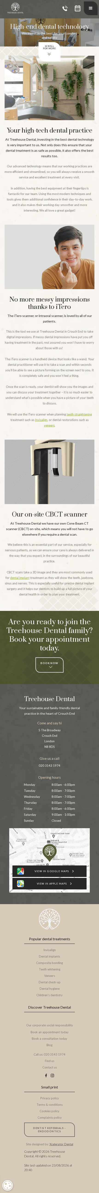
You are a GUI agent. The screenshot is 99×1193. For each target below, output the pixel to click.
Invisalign (41, 420)
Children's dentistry (49, 995)
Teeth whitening (49, 969)
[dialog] (7, 1185)
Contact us (49, 1067)
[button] (77, 8)
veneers (49, 425)
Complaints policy (50, 1117)
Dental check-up (50, 982)
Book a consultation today (49, 1038)
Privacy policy (49, 1098)
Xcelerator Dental (61, 1144)
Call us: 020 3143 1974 (49, 1054)
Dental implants (49, 956)
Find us (49, 1061)
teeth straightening (79, 414)
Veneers (49, 976)
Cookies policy (49, 1111)
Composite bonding (49, 963)
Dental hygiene (50, 988)
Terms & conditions (50, 1104)
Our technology (49, 1019)
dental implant (19, 578)
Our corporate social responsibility (49, 1025)
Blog (49, 1045)
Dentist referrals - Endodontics (49, 1129)
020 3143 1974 (49, 765)
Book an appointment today (50, 1032)
